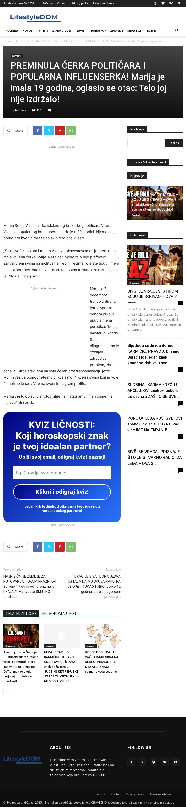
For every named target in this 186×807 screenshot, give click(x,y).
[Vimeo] (163, 3)
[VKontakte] (171, 3)
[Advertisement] (62, 183)
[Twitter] (155, 3)
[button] (177, 30)
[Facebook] (147, 3)
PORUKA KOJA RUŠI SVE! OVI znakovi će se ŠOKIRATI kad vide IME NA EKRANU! (154, 424)
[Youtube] (179, 3)
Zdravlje (116, 30)
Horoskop (98, 30)
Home (7, 41)
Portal (136, 215)
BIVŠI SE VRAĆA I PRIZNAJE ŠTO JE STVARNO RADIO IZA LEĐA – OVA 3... (154, 457)
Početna (47, 3)
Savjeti (82, 30)
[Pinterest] (60, 130)
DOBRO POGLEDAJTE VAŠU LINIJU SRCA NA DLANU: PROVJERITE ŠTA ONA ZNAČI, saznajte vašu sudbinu (101, 661)
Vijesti (43, 30)
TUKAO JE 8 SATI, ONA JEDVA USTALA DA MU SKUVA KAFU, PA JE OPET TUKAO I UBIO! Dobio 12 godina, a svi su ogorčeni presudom (94, 586)
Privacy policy (80, 3)
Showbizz (134, 30)
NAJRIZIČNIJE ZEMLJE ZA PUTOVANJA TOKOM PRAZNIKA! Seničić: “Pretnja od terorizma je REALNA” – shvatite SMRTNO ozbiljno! (29, 586)
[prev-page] (6, 691)
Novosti (29, 30)
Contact (62, 3)
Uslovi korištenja (103, 3)
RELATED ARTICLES (21, 614)
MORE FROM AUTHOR (59, 614)
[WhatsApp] (71, 130)
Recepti (151, 30)
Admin (19, 110)
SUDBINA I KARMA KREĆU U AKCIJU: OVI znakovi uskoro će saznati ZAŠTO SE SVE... (153, 390)
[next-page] (14, 691)
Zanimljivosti (62, 30)
